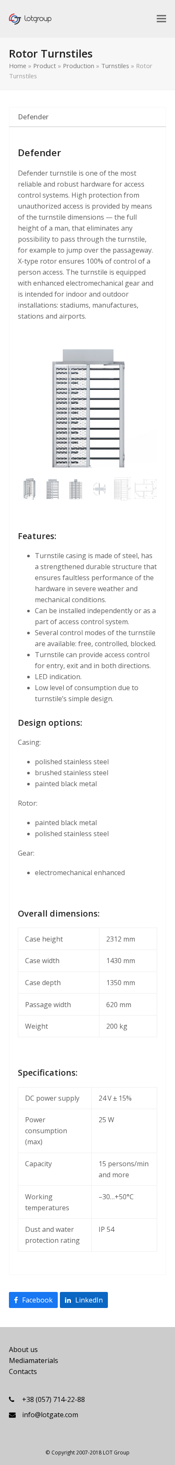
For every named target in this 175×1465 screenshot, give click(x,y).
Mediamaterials (33, 1360)
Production (78, 65)
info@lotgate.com (50, 1414)
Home (17, 65)
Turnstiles (115, 65)
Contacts (23, 1371)
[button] (161, 18)
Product (44, 65)
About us (23, 1349)
